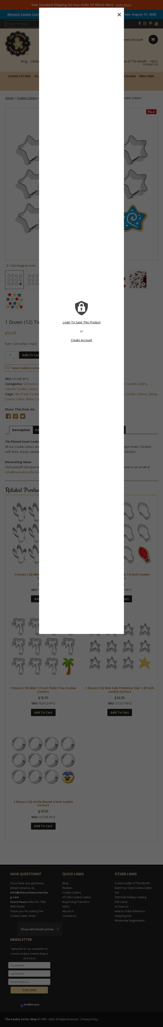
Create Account (81, 340)
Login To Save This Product (82, 322)
